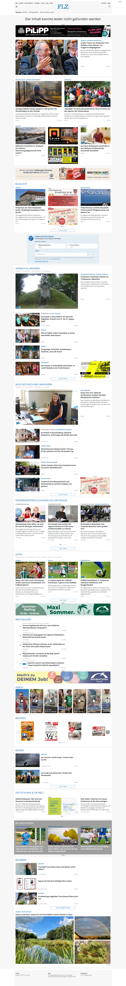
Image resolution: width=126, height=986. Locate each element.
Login (108, 3)
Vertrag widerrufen (71, 976)
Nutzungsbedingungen (53, 975)
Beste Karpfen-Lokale (47, 12)
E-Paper (21, 3)
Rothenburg (46, 271)
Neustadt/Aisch (20, 80)
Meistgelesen (23, 619)
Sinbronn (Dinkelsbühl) (55, 826)
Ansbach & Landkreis (27, 268)
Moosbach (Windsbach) (94, 40)
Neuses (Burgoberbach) (23, 826)
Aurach (50, 560)
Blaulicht (21, 183)
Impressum (18, 975)
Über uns (23, 975)
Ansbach (83, 40)
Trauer (43, 3)
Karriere (28, 975)
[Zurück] (18, 732)
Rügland (58, 313)
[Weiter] (108, 732)
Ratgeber (20, 859)
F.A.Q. (82, 975)
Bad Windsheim (28, 387)
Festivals (24, 12)
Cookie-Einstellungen (61, 976)
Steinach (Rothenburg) (33, 80)
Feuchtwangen (36, 271)
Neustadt (18, 387)
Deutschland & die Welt (29, 792)
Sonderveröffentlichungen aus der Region (41, 500)
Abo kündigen (69, 975)
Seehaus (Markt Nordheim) (49, 462)
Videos (19, 687)
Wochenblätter (29, 3)
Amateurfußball (42, 557)
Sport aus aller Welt (54, 557)
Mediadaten (84, 973)
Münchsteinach (46, 446)
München (44, 754)
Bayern (19, 750)
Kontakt (103, 3)
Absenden (93, 254)
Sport (18, 554)
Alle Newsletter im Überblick (41, 261)
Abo (17, 3)
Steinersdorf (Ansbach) (88, 274)
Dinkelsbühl (26, 271)
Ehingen (43, 330)
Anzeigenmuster (88, 975)
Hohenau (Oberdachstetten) (30, 623)
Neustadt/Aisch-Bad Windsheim (33, 384)
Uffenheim (37, 387)
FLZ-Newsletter (34, 12)
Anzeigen (37, 3)
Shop (51, 3)
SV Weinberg (31, 557)
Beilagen (20, 718)
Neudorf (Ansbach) (102, 274)
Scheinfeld (67, 80)
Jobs (47, 3)
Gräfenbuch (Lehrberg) (43, 623)
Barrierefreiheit (52, 976)
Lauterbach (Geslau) (28, 632)
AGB (49, 973)
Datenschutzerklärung (55, 259)
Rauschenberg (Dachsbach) (63, 429)
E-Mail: (37, 251)
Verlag (17, 973)
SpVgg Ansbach (20, 557)
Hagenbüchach (85, 560)
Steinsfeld (84, 126)
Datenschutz (62, 975)
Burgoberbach (85, 826)
